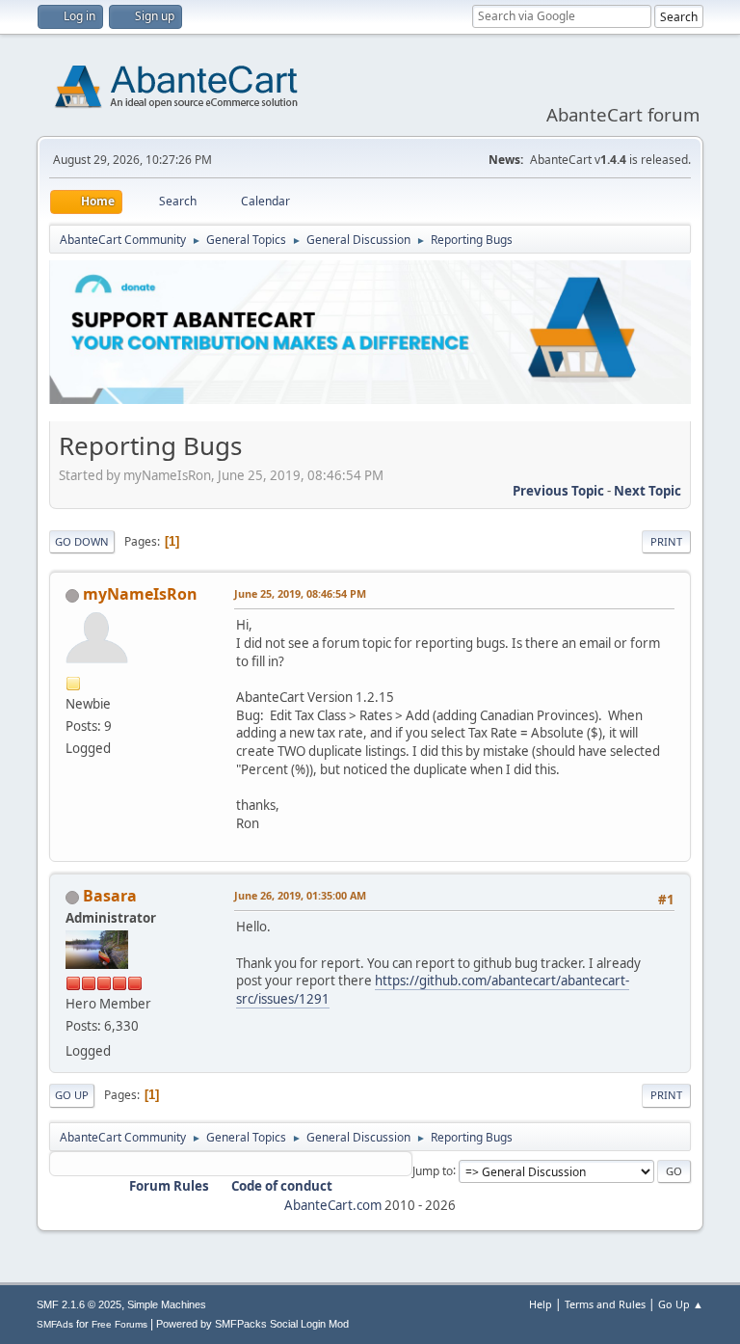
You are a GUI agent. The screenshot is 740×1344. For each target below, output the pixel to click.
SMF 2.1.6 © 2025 (79, 1304)
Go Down (82, 541)
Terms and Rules (605, 1304)
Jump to (432, 1170)
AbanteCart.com (333, 1205)
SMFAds (55, 1324)
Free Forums (119, 1324)
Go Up (72, 1095)
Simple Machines (166, 1304)
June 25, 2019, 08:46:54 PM (300, 593)
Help (540, 1304)
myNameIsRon (140, 594)
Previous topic (558, 490)
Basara (110, 895)
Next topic (647, 490)
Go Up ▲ (680, 1304)
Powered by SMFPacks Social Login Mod (252, 1324)
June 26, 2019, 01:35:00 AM (300, 895)
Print (666, 541)
